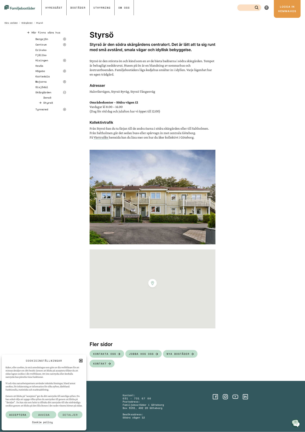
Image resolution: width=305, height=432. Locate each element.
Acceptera (17, 415)
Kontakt (100, 363)
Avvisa (44, 415)
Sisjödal (41, 87)
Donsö (47, 97)
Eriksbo (41, 50)
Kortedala (42, 76)
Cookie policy (42, 422)
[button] (80, 360)
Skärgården (27, 22)
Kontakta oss (104, 354)
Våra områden (11, 22)
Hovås (39, 66)
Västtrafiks (101, 137)
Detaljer (70, 415)
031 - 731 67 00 (137, 398)
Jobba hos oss (141, 354)
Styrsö (48, 102)
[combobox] (246, 7)
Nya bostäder (178, 354)
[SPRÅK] (266, 7)
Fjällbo (41, 55)
